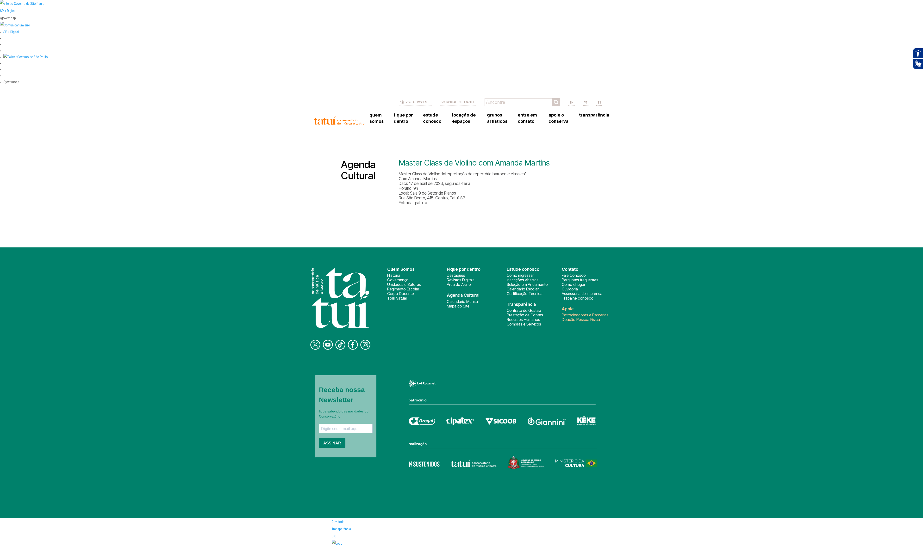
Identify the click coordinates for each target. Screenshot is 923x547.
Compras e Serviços (524, 324)
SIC (334, 536)
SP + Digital (7, 11)
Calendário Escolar (523, 289)
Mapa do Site (458, 306)
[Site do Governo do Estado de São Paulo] (22, 4)
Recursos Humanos (523, 319)
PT (585, 102)
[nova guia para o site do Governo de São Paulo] (15, 25)
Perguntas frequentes (580, 279)
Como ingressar (520, 275)
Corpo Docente (400, 293)
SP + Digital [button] (11, 32)
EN (572, 102)
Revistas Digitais (460, 279)
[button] (25, 57)
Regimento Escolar (403, 289)
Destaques (456, 275)
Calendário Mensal (463, 301)
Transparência (341, 529)
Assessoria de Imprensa (582, 293)
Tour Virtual (397, 298)
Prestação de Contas (525, 315)
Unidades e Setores (404, 284)
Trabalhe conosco (577, 298)
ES (599, 102)
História (393, 275)
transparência (594, 114)
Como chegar (573, 284)
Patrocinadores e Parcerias (585, 315)
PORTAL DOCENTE (418, 102)
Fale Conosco (574, 275)
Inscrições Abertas (522, 279)
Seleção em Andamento (527, 284)
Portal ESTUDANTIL (460, 102)
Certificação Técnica (525, 293)
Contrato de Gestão (524, 310)
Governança (397, 279)
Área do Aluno (459, 284)
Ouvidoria (570, 289)
